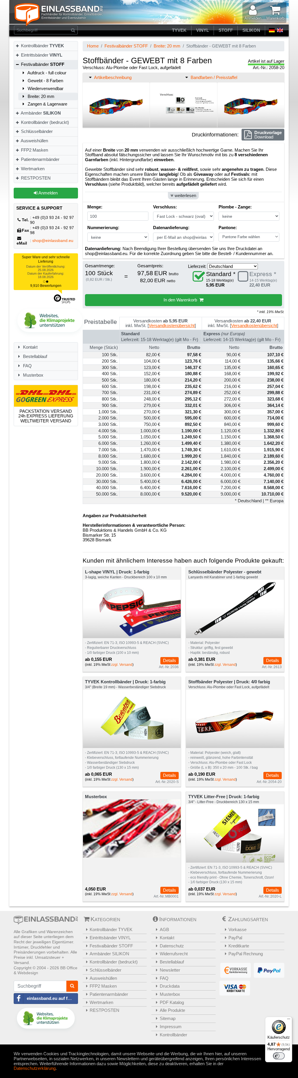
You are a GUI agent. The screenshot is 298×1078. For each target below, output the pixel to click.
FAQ (27, 365)
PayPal (235, 937)
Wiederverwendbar (44, 88)
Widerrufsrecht (174, 953)
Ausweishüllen (34, 140)
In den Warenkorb (181, 299)
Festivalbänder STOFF (126, 45)
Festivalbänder (42, 64)
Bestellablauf (34, 356)
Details (169, 660)
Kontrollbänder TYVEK (111, 929)
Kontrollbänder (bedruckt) (44, 122)
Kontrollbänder (42, 45)
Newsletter (170, 970)
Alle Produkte (172, 1010)
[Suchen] (73, 30)
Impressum (171, 1026)
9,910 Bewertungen (45, 286)
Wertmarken (32, 168)
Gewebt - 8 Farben (44, 80)
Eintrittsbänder (41, 54)
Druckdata (170, 986)
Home (93, 45)
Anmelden (48, 192)
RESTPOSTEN (35, 177)
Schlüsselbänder (36, 131)
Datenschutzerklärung (35, 1068)
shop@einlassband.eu (52, 240)
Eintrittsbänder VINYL (110, 937)
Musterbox (32, 375)
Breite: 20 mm (40, 96)
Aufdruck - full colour (46, 72)
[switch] (279, 1055)
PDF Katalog (172, 1002)
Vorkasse (237, 929)
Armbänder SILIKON (109, 953)
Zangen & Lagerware (46, 103)
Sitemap (167, 1018)
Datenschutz (172, 945)
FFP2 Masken (34, 150)
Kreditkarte (238, 945)
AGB (164, 929)
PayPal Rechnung (245, 953)
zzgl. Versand (121, 665)
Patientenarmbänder (39, 159)
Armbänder (40, 112)
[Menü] (288, 1020)
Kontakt (30, 347)
